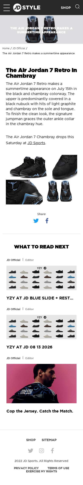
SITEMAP (49, 440)
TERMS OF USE (58, 468)
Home (5, 48)
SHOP (66, 8)
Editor (29, 259)
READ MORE (41, 278)
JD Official (18, 48)
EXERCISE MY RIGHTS (41, 471)
